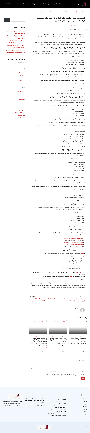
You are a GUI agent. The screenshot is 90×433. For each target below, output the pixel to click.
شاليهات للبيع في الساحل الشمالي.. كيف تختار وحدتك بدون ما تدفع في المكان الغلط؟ (58, 339)
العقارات (48, 4)
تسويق (24, 96)
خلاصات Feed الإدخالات (20, 112)
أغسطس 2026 (21, 73)
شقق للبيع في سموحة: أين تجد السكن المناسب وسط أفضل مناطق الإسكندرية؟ (15, 46)
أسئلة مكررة (21, 4)
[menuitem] (8, 4)
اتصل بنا (27, 4)
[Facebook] (6, 427)
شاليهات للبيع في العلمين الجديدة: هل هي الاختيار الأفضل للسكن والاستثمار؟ (78, 339)
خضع (83, 378)
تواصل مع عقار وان (80, 272)
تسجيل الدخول (22, 110)
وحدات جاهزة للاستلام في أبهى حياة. (74, 244)
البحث (24, 17)
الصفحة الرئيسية (56, 4)
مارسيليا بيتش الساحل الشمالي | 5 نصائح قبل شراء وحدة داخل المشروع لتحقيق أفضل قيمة (39, 339)
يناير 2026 (23, 78)
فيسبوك (70, 276)
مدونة (15, 4)
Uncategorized (21, 91)
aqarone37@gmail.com (39, 405)
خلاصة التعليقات (21, 115)
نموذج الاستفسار (41, 4)
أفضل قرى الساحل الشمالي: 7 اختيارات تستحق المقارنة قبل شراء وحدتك (15, 32)
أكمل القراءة (84, 348)
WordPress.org (21, 118)
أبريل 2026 (22, 75)
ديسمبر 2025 (22, 80)
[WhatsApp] (3, 427)
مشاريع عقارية (76, 11)
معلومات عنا (33, 4)
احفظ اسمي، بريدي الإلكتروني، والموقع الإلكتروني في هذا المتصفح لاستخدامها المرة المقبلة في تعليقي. (61, 375)
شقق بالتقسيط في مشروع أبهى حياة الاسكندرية (72, 242)
